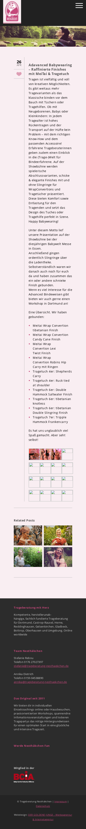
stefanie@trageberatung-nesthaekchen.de (41, 666)
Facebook (17, 754)
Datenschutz (43, 806)
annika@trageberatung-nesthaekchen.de (40, 682)
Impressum (60, 801)
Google (26, 754)
